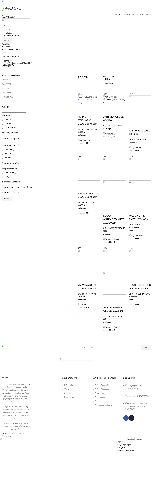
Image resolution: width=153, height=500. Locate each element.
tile (5, 21)
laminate (7, 29)
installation (8, 33)
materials (7, 37)
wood (6, 25)
